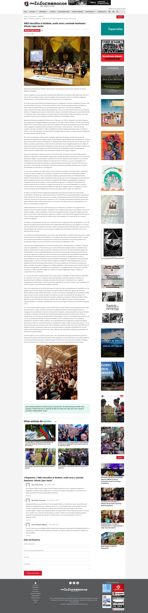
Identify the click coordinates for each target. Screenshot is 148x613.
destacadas (32, 16)
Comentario (27, 564)
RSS (35, 602)
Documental (35, 591)
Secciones (35, 585)
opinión (41, 16)
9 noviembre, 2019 (53, 500)
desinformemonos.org (74, 596)
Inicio (25, 11)
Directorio (35, 600)
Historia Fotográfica (77, 11)
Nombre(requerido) (29, 544)
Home (25, 16)
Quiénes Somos (102, 11)
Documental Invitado (63, 11)
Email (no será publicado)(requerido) (34, 550)
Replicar (28, 496)
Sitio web (26, 557)
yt (117, 11)
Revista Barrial (90, 11)
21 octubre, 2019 (50, 485)
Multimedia (42, 11)
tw (113, 11)
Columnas (52, 11)
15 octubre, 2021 (54, 525)
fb (109, 11)
